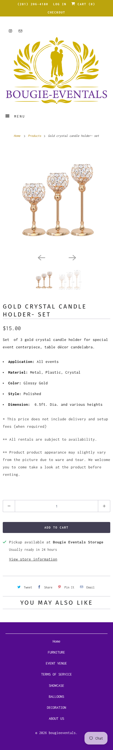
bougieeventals (62, 733)
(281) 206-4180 (33, 4)
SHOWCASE (56, 686)
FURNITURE (56, 652)
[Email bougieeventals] (20, 31)
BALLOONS (56, 697)
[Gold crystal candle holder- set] (56, 198)
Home (56, 641)
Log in (59, 4)
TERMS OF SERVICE (56, 674)
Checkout (56, 12)
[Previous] (41, 257)
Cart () (85, 4)
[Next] (72, 257)
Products (35, 135)
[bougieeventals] (56, 70)
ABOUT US (56, 718)
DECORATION (56, 707)
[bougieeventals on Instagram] (10, 31)
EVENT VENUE (56, 663)
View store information (33, 559)
